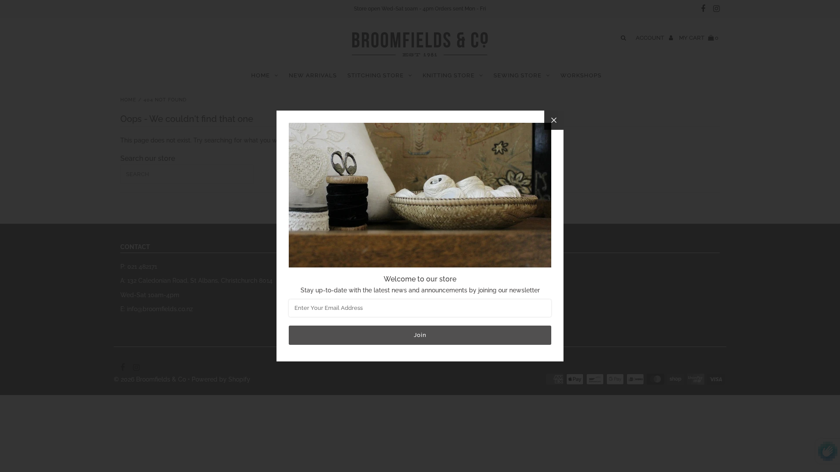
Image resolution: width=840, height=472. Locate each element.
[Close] (554, 120)
